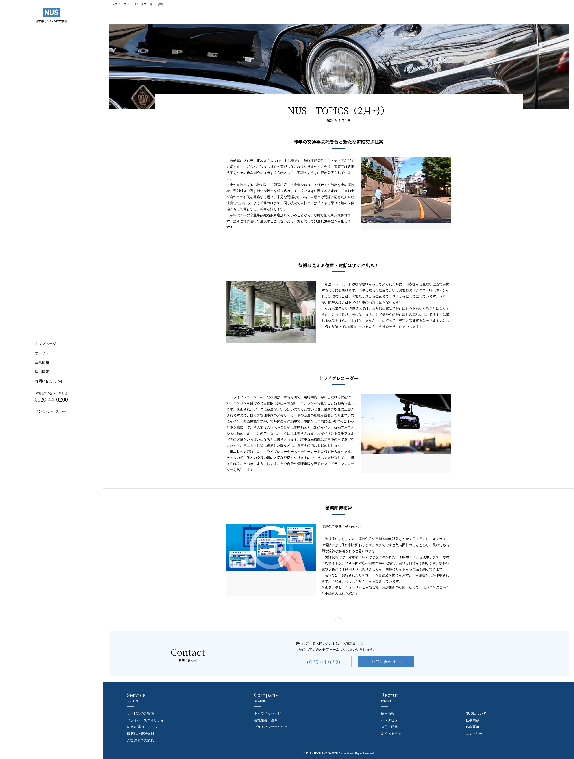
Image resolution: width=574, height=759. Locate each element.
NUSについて (476, 713)
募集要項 (472, 727)
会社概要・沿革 (266, 720)
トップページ (45, 344)
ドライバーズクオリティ (145, 720)
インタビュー (391, 720)
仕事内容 (472, 720)
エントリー (474, 733)
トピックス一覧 (142, 4)
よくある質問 (391, 733)
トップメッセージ (267, 713)
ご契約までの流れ (140, 740)
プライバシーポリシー (50, 411)
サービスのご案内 (140, 713)
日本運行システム (51, 15)
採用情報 (42, 372)
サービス (42, 353)
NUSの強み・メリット (144, 727)
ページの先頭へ (338, 619)
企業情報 (42, 362)
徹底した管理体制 (140, 733)
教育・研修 (389, 727)
